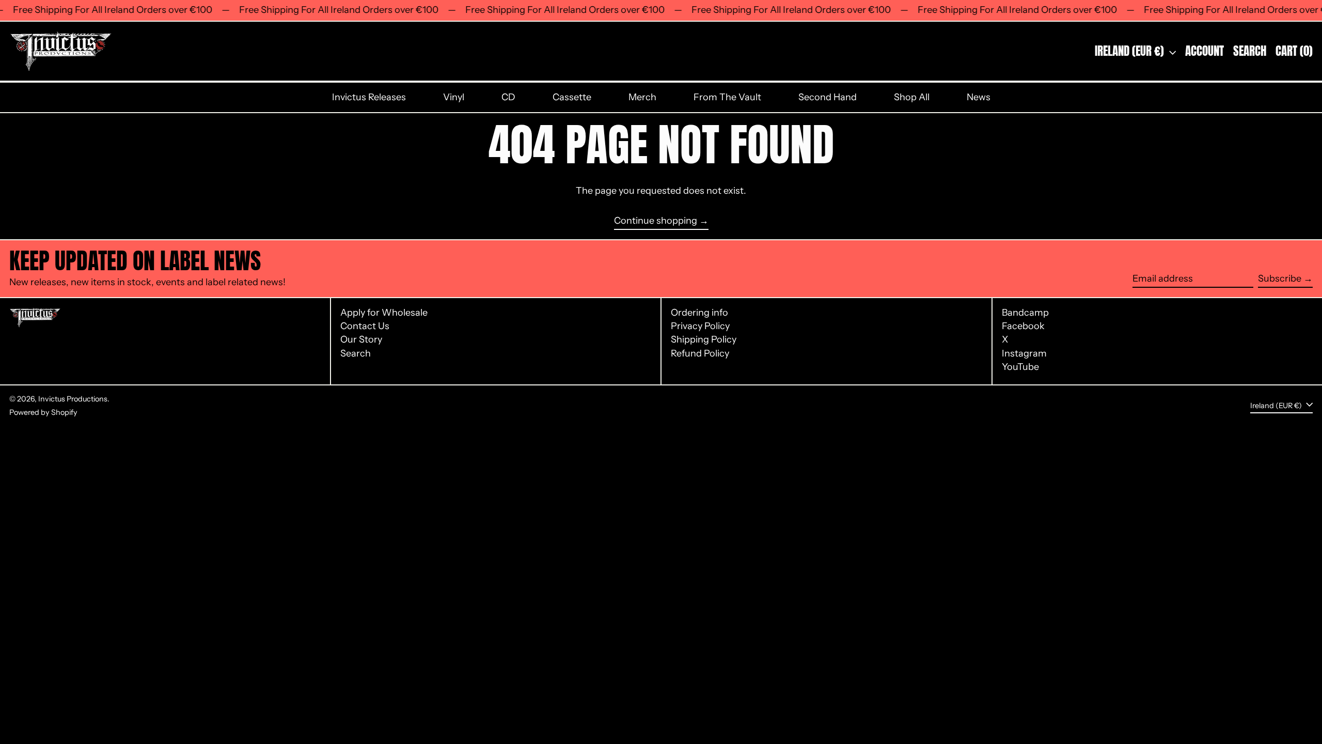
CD (508, 97)
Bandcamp (1025, 312)
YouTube (1020, 367)
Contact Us (364, 326)
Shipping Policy (703, 339)
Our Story (361, 339)
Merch (642, 97)
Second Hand (827, 97)
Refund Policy (700, 353)
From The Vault (727, 97)
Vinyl (453, 97)
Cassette (572, 97)
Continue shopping (655, 220)
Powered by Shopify (43, 412)
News (978, 97)
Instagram (1024, 353)
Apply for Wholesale (384, 312)
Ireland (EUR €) (1131, 50)
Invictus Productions (72, 399)
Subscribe (1279, 278)
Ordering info (699, 312)
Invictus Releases (369, 97)
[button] (1249, 51)
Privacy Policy (700, 326)
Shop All (912, 97)
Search (355, 353)
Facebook (1023, 326)
